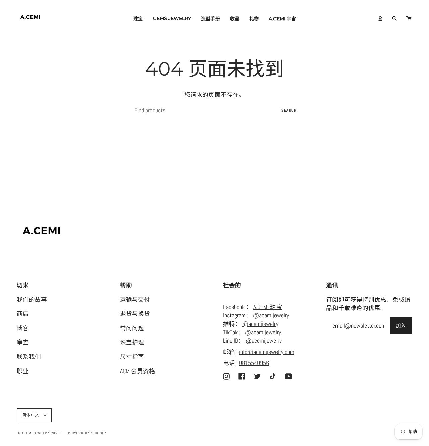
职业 (23, 371)
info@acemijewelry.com (266, 352)
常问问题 (132, 328)
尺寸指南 (132, 356)
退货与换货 (135, 313)
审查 (23, 342)
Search (289, 110)
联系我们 (29, 356)
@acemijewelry (271, 315)
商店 (23, 313)
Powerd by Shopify (87, 433)
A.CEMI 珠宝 (267, 307)
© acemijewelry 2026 (38, 433)
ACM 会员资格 (137, 371)
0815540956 (254, 363)
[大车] (409, 18)
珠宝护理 (132, 342)
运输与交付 (135, 299)
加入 (401, 325)
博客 (23, 328)
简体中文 (31, 415)
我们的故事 (32, 299)
